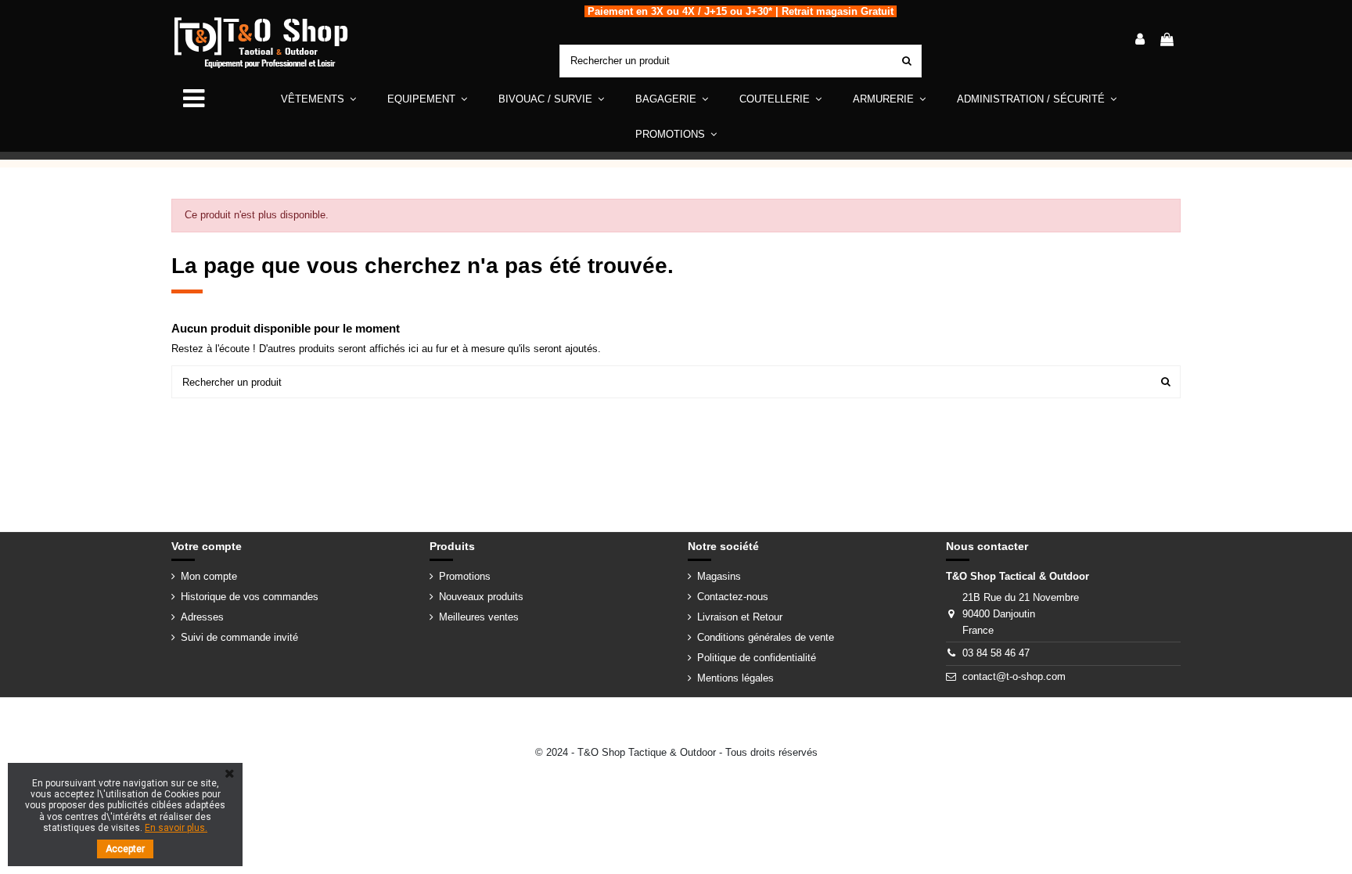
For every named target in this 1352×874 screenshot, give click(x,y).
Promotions (465, 576)
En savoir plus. (176, 827)
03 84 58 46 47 (996, 653)
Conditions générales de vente (765, 637)
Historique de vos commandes (249, 596)
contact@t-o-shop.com (1014, 676)
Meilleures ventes (479, 617)
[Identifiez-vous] (1140, 40)
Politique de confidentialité (756, 658)
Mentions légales (735, 678)
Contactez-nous (732, 596)
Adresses (202, 617)
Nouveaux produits (481, 596)
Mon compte (209, 576)
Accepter (125, 848)
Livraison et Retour (739, 617)
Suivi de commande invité (239, 637)
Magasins (719, 576)
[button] (427, 99)
